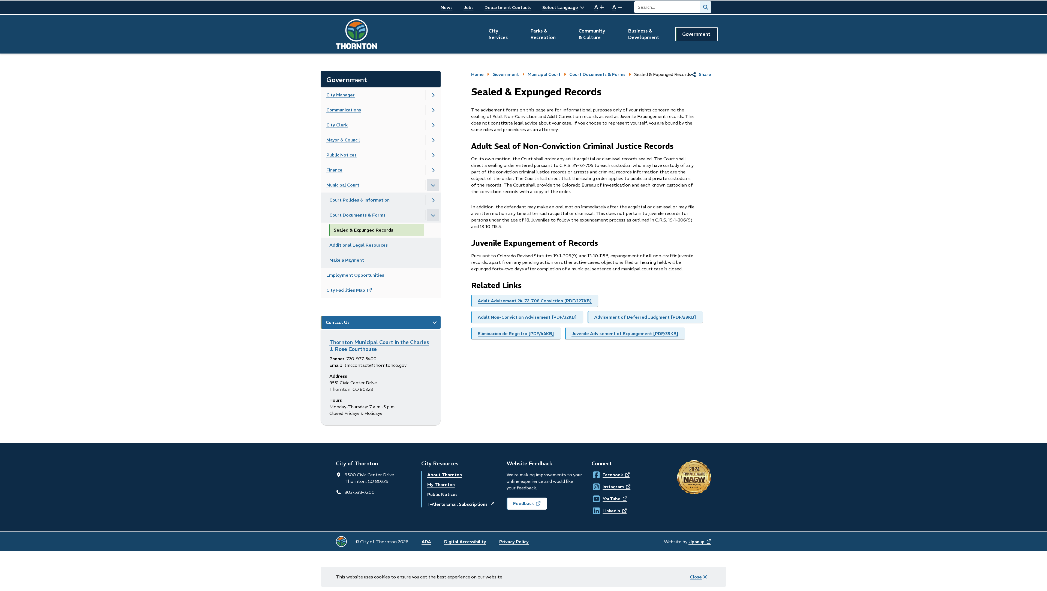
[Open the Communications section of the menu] (433, 110)
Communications (343, 110)
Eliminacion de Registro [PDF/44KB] (516, 333)
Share (705, 74)
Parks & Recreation (543, 34)
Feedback (530, 505)
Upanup (699, 541)
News (447, 7)
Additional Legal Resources (358, 245)
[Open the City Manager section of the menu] (433, 95)
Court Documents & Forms (357, 215)
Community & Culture (592, 34)
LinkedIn (608, 510)
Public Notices (341, 155)
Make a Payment (346, 260)
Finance (334, 170)
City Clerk (337, 125)
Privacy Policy (514, 541)
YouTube (608, 498)
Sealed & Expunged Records (363, 230)
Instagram (608, 486)
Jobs (469, 7)
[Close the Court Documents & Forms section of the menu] (433, 215)
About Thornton (444, 474)
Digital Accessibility (465, 541)
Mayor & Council (343, 140)
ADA (426, 541)
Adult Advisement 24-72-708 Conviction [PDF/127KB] (535, 300)
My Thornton (441, 484)
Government (696, 34)
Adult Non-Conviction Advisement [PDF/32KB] (527, 317)
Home (477, 74)
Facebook (608, 474)
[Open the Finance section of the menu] (433, 170)
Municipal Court (342, 185)
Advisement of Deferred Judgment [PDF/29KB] (645, 317)
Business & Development (643, 34)
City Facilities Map (355, 291)
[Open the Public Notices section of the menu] (433, 155)
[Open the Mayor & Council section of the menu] (433, 140)
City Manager (340, 94)
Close (696, 577)
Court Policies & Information (359, 200)
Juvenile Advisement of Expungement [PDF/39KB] (624, 333)
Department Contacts (508, 7)
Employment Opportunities (355, 275)
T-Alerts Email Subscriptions (460, 504)
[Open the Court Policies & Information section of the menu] (433, 200)
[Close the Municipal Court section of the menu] (433, 185)
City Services (498, 34)
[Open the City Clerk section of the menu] (433, 125)
